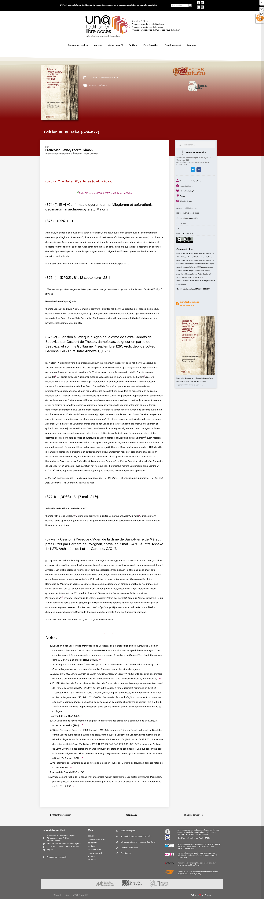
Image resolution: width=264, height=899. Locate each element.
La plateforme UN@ (54, 830)
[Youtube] (202, 7)
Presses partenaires (78, 45)
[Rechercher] (190, 5)
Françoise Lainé (57, 150)
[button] (193, 169)
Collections (114, 45)
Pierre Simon (82, 150)
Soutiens (191, 45)
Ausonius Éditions (186, 186)
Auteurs (98, 45)
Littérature (103, 85)
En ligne (133, 45)
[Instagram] (198, 7)
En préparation (151, 45)
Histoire (93, 85)
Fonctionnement (173, 45)
